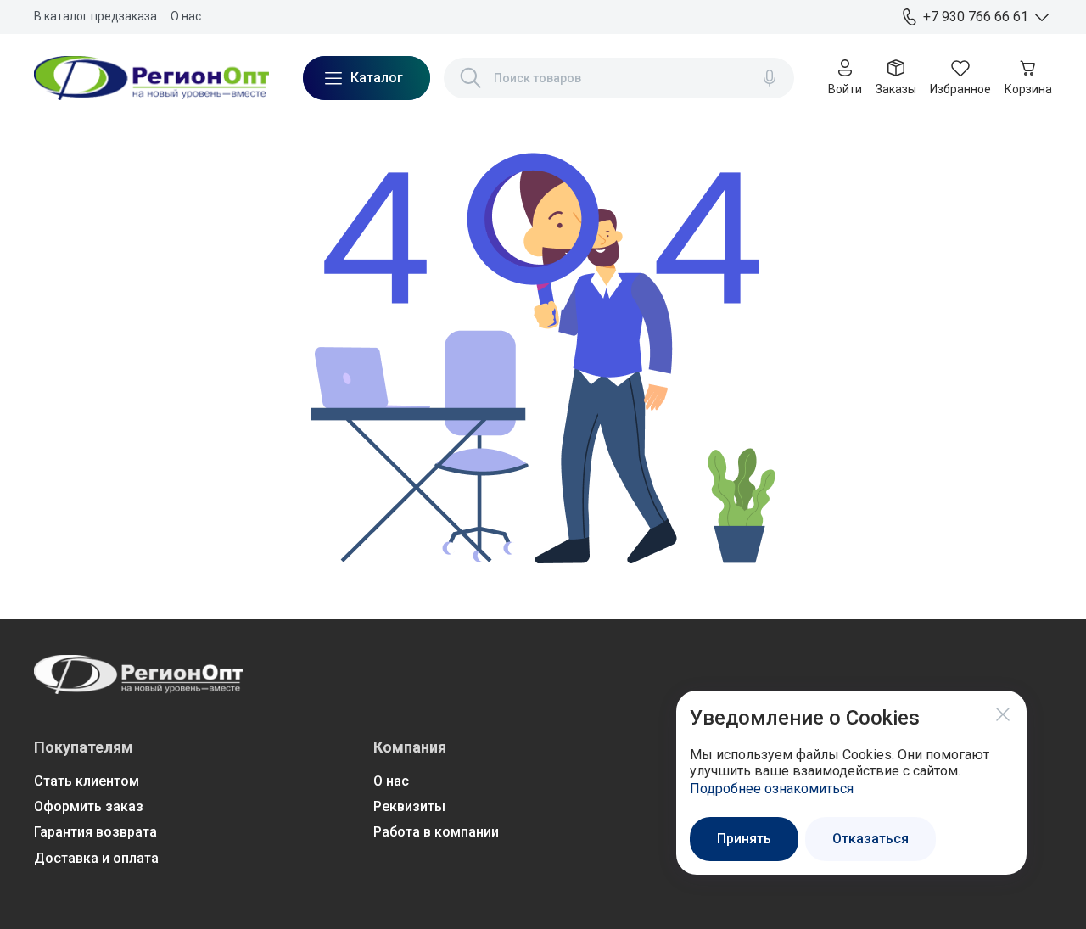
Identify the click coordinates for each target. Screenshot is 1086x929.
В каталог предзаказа (95, 16)
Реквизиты (409, 806)
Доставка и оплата (96, 858)
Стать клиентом (86, 781)
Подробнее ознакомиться (772, 789)
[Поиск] (470, 78)
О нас (186, 16)
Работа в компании (436, 832)
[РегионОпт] (151, 78)
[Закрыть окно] (1003, 714)
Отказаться (870, 839)
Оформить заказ (88, 806)
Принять (744, 839)
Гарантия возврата (95, 832)
